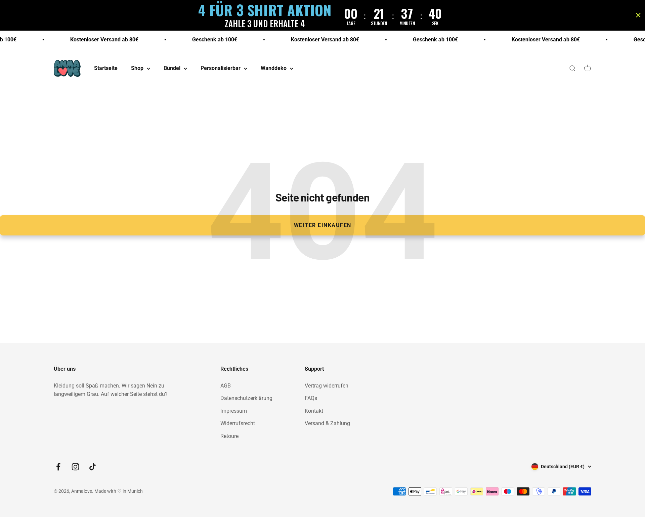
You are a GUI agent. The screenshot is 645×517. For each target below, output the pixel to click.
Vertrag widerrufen (326, 385)
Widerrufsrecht (237, 423)
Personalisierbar (221, 68)
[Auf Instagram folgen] (75, 466)
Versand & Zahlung (327, 423)
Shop (137, 68)
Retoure (229, 436)
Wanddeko (274, 68)
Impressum (233, 411)
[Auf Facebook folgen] (58, 466)
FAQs (311, 398)
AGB (225, 385)
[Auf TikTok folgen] (92, 466)
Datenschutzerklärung (246, 398)
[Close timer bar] (638, 15)
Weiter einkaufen (322, 225)
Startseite (106, 68)
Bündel (172, 68)
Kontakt (314, 411)
